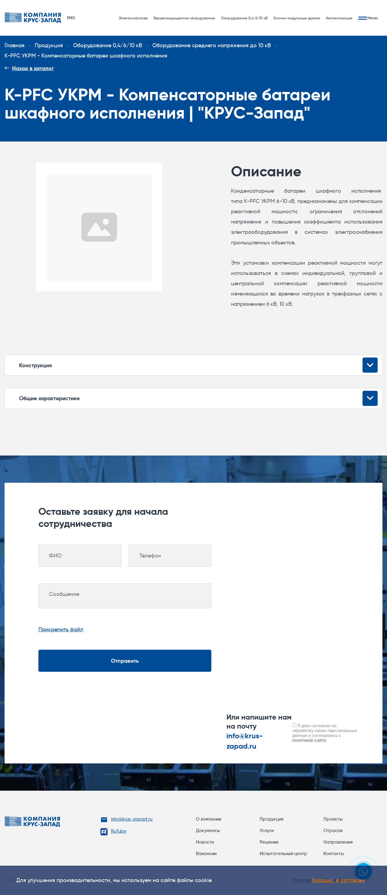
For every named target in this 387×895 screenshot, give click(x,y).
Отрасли (333, 830)
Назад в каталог (33, 68)
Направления (338, 842)
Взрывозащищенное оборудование (184, 18)
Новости (205, 842)
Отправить (125, 660)
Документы (208, 830)
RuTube (118, 831)
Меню (372, 18)
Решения (269, 842)
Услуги (267, 830)
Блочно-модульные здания (297, 18)
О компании (208, 819)
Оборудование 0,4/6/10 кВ (244, 18)
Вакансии (206, 853)
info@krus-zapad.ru (131, 819)
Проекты (333, 819)
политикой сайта (309, 740)
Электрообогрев (133, 18)
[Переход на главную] (33, 18)
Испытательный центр (283, 853)
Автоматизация (339, 18)
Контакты (334, 853)
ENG (71, 17)
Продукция (272, 819)
